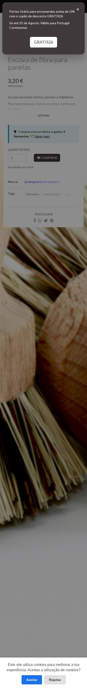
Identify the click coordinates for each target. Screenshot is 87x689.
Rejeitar (55, 680)
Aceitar (31, 680)
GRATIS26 (43, 42)
